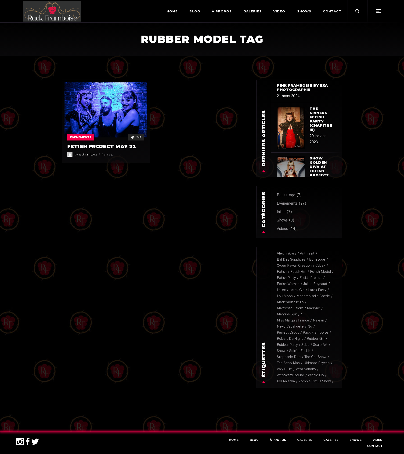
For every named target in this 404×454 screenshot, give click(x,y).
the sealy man (288, 363)
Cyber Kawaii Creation (294, 265)
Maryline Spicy (288, 314)
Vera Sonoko (306, 369)
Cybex (320, 265)
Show (281, 351)
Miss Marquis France (293, 320)
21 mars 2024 (288, 96)
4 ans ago (107, 154)
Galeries (304, 440)
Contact (374, 446)
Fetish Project (310, 278)
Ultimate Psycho (316, 363)
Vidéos (282, 229)
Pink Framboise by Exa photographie (302, 87)
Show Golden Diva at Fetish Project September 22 (322, 171)
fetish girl (298, 271)
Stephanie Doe (289, 357)
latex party (317, 290)
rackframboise (88, 154)
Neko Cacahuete (290, 326)
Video (377, 440)
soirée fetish (299, 351)
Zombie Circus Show (315, 381)
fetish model (320, 271)
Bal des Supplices (291, 259)
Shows (282, 220)
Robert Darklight (290, 338)
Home (233, 440)
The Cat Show (315, 357)
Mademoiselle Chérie (313, 296)
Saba (305, 345)
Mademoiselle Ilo (290, 302)
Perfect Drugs (288, 332)
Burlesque (317, 259)
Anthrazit (307, 253)
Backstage (286, 195)
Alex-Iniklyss (286, 253)
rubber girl (316, 338)
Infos (281, 212)
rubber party (287, 345)
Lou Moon (285, 296)
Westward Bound (290, 375)
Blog (254, 440)
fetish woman (288, 284)
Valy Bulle (284, 369)
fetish (282, 271)
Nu (309, 326)
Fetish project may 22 (101, 146)
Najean (318, 320)
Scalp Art (320, 345)
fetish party (286, 278)
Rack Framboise (315, 332)
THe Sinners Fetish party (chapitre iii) (321, 119)
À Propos (278, 440)
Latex (281, 290)
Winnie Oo (316, 375)
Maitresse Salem (290, 308)
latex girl (296, 290)
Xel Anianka (286, 381)
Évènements (80, 137)
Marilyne (313, 308)
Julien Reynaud (315, 284)
